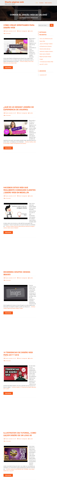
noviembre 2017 (43, 75)
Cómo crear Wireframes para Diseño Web (18, 26)
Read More (8, 67)
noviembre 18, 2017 (12, 31)
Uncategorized (24, 31)
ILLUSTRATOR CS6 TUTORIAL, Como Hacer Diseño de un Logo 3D (19, 434)
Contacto (41, 2)
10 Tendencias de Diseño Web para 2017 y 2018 (18, 353)
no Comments (8, 33)
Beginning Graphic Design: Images (17, 273)
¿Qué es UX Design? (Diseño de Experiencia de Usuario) (18, 108)
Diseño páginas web (14, 1)
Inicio (37, 2)
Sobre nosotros (48, 2)
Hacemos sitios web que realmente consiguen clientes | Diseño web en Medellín (19, 190)
